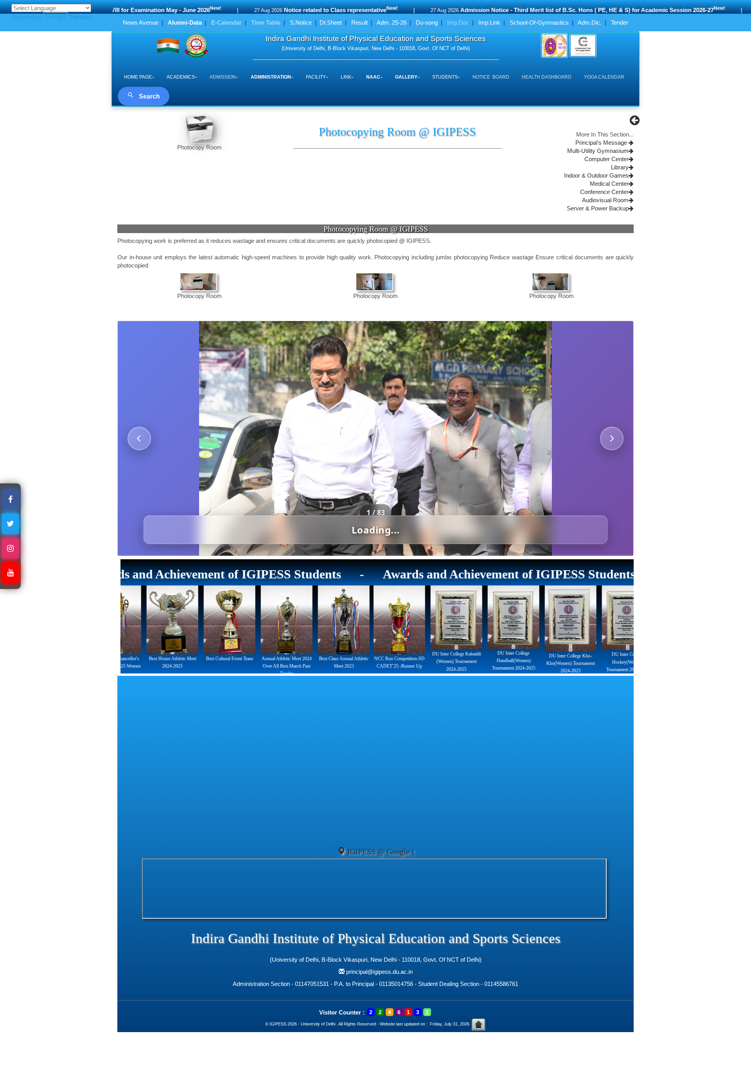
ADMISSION (223, 77)
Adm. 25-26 (391, 22)
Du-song (427, 22)
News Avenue (140, 22)
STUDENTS (445, 77)
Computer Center (606, 159)
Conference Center (604, 192)
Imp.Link (489, 22)
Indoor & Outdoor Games (596, 175)
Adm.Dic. (590, 22)
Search (148, 96)
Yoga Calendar (604, 77)
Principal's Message (602, 143)
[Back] (635, 122)
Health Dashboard (546, 77)
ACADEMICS (181, 77)
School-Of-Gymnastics (539, 22)
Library (620, 167)
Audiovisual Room (605, 200)
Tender (619, 22)
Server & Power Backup (598, 208)
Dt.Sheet (331, 22)
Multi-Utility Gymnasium (598, 151)
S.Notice (301, 22)
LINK (346, 77)
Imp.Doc (458, 22)
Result (359, 22)
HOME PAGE (138, 77)
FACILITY (316, 77)
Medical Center (609, 184)
